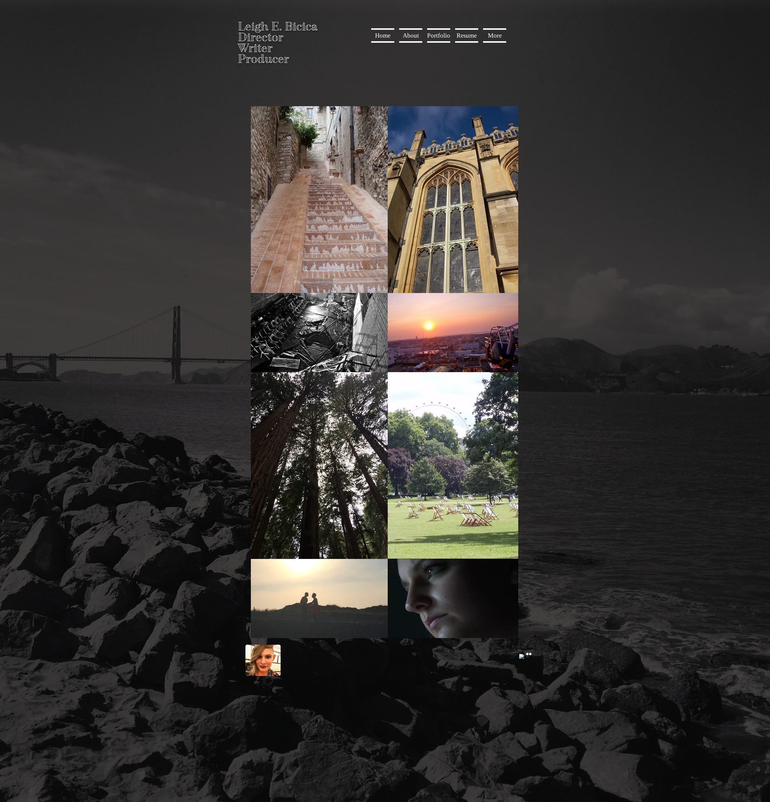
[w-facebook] (522, 656)
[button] (439, 35)
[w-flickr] (528, 654)
